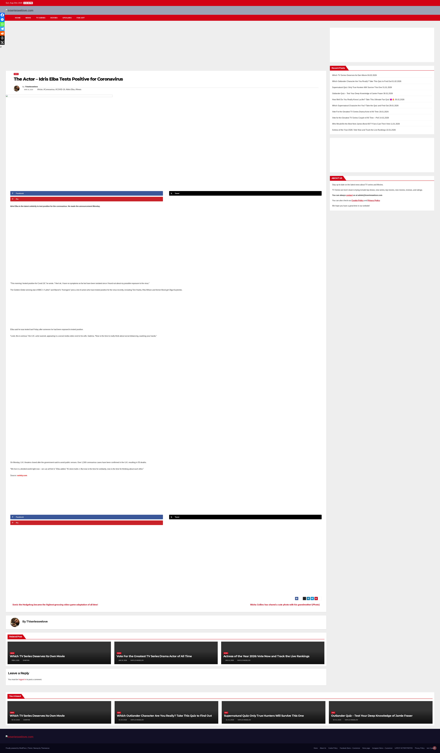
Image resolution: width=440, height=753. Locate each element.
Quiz (119, 712)
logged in (22, 679)
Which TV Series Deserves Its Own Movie (37, 656)
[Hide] (1, 47)
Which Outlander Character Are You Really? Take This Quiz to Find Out (362, 81)
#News (78, 89)
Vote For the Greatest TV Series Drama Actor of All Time (154, 656)
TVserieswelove (31, 87)
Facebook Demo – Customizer (350, 748)
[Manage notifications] (434, 748)
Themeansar (45, 748)
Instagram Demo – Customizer (382, 748)
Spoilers (67, 18)
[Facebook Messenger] (2, 19)
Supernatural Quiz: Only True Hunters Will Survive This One (357, 87)
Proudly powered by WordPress (16, 748)
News (28, 18)
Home (18, 18)
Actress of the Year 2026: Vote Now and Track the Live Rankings (266, 656)
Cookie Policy (333, 748)
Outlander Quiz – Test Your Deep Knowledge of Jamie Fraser (357, 93)
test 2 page (430, 748)
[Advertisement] (166, 49)
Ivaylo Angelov (137, 660)
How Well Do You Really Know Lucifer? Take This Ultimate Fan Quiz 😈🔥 (363, 100)
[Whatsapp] (2, 24)
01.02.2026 (123, 720)
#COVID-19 (60, 89)
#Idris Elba (70, 89)
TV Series (40, 18)
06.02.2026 (16, 720)
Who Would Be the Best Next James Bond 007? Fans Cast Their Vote (361, 124)
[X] (2, 42)
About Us (323, 748)
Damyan (26, 660)
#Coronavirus (49, 89)
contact (349, 195)
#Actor (40, 89)
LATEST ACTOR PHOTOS (404, 748)
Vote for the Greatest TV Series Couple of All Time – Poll (355, 118)
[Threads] (2, 38)
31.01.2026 (230, 720)
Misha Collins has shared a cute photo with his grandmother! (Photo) (285, 604)
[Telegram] (2, 28)
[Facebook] (2, 15)
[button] (428, 18)
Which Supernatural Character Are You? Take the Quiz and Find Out (360, 106)
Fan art (81, 18)
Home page (366, 748)
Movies (54, 18)
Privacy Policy (420, 748)
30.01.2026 (337, 720)
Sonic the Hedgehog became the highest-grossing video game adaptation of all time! (55, 604)
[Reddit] (2, 33)
